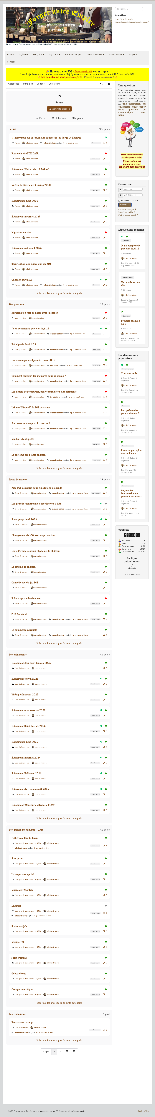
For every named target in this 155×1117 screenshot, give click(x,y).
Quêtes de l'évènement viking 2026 (31, 185)
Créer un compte (126, 209)
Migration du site (21, 232)
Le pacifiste (55, 397)
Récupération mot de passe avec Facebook (35, 313)
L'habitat (16, 905)
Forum (59, 102)
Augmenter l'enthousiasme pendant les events (131, 493)
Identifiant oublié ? (126, 212)
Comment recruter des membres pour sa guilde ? (39, 376)
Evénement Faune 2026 (25, 201)
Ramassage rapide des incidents (131, 452)
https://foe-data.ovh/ (124, 19)
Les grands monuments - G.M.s (26, 829)
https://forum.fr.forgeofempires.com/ (132, 21)
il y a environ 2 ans (80, 493)
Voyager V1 (18, 942)
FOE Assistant (19, 614)
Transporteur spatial (23, 874)
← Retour (41, 118)
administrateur (49, 143)
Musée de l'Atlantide (22, 890)
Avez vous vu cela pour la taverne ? (31, 423)
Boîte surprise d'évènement (26, 598)
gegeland (54, 365)
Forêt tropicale (19, 958)
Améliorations (95, 1030)
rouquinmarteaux (22, 1032)
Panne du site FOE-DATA (25, 153)
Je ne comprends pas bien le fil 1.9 (30, 328)
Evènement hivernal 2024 (26, 757)
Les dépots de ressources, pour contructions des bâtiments (44, 391)
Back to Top (143, 1111)
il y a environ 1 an (70, 143)
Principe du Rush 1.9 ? (24, 344)
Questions (96, 285)
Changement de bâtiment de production (33, 535)
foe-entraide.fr (83, 71)
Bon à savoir (95, 143)
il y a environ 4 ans (78, 428)
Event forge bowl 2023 (24, 519)
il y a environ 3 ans (78, 349)
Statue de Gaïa (20, 926)
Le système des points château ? (30, 455)
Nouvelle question (60, 108)
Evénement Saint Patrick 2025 (29, 726)
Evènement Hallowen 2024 (26, 773)
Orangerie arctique (22, 989)
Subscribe (60, 118)
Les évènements (18, 654)
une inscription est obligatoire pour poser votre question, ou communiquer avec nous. (132, 109)
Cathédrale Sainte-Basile (25, 838)
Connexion (125, 204)
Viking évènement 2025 (25, 694)
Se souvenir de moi (129, 200)
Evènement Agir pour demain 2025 (31, 663)
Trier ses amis (129, 373)
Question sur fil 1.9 (22, 279)
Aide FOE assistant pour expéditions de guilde (37, 488)
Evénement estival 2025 (25, 678)
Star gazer (17, 858)
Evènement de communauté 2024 (30, 789)
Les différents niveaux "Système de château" (36, 551)
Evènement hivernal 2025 (26, 216)
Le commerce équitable (24, 630)
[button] (101, 84)
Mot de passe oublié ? (128, 214)
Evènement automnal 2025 (27, 248)
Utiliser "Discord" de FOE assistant (31, 407)
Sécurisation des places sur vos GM (31, 264)
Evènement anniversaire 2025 (29, 710)
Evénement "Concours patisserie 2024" (33, 805)
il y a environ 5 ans (80, 619)
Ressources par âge (22, 1022)
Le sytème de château (24, 567)
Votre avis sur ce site (130, 284)
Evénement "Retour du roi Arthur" (30, 169)
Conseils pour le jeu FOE (25, 582)
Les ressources (17, 1014)
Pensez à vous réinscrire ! (99, 77)
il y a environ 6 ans (44, 1032)
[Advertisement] (59, 1079)
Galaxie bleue (19, 973)
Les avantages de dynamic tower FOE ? (33, 360)
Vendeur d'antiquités (23, 439)
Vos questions (16, 304)
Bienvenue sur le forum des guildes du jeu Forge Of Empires (48, 137)
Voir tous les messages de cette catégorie (59, 293)
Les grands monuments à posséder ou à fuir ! (37, 503)
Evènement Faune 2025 (25, 742)
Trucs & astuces (18, 479)
